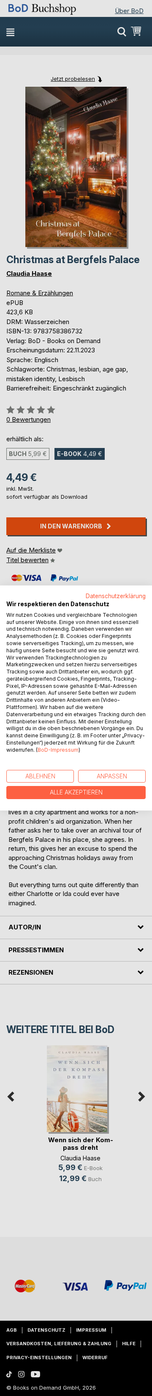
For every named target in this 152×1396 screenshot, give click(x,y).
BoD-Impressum (58, 750)
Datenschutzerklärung (116, 596)
